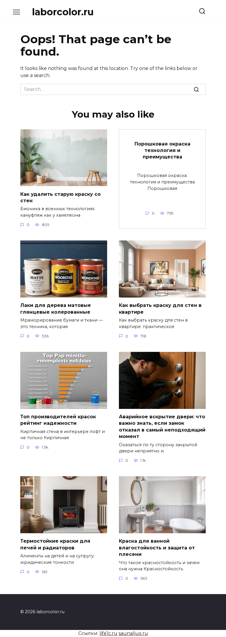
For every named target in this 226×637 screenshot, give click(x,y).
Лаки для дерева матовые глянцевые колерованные (55, 308)
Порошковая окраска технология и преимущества (162, 150)
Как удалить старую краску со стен (60, 197)
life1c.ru (108, 633)
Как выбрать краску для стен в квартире (160, 308)
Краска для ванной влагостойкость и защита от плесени (157, 547)
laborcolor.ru (63, 12)
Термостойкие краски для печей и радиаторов (55, 544)
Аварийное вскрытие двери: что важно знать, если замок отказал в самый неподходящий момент (162, 426)
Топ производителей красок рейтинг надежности (58, 420)
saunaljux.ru (133, 633)
